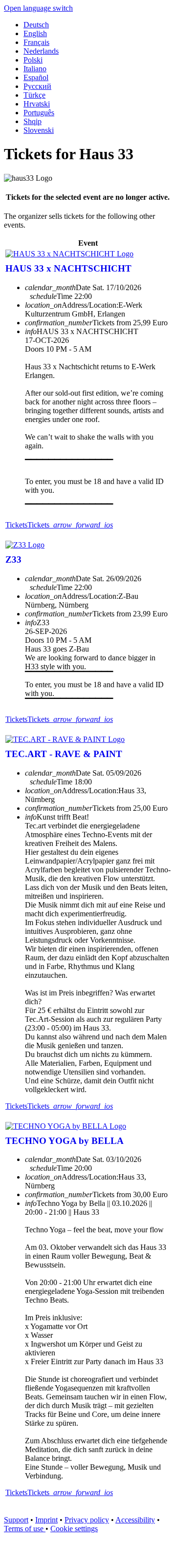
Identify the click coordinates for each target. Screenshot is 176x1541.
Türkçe (34, 95)
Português (38, 112)
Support (16, 1520)
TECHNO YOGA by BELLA (64, 1141)
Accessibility (135, 1520)
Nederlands (41, 51)
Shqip (32, 121)
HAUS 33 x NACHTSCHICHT (68, 268)
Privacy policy (87, 1520)
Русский (37, 86)
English (35, 33)
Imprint (46, 1520)
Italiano (34, 68)
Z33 (13, 559)
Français (36, 42)
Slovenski (38, 130)
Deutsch (36, 25)
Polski (33, 60)
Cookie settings (74, 1528)
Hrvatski (36, 104)
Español (35, 77)
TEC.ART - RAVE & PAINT (63, 754)
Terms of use (24, 1528)
